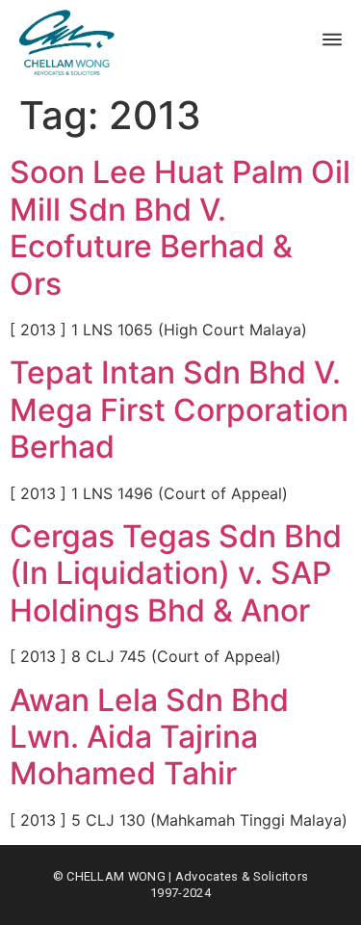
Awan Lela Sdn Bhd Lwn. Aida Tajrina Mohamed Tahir (149, 737)
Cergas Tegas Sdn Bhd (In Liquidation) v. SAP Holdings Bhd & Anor (176, 573)
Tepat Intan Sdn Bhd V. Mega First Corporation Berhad (179, 409)
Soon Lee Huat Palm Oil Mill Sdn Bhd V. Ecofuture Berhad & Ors (180, 227)
